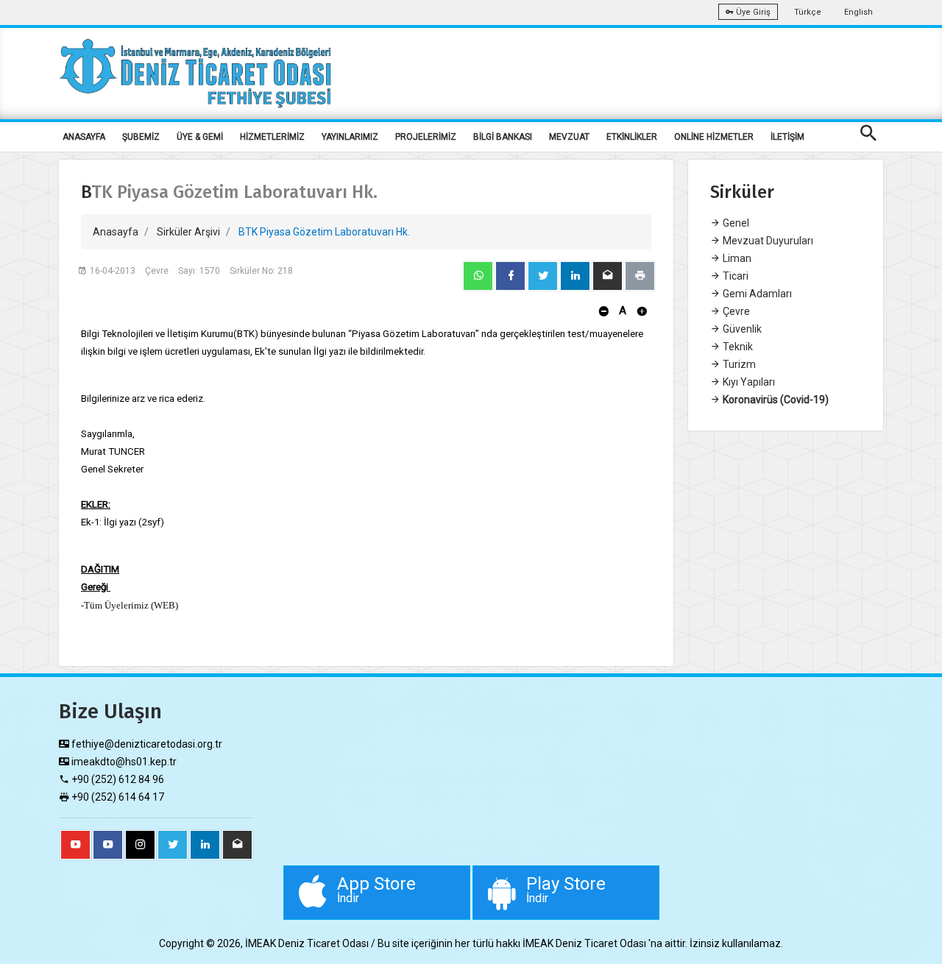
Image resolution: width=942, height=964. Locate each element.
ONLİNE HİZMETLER (714, 137)
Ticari (734, 276)
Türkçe (807, 12)
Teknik (736, 346)
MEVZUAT (569, 137)
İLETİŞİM (787, 137)
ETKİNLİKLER (631, 137)
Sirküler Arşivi (188, 232)
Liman (735, 258)
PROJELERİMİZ (425, 137)
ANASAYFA (84, 137)
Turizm (738, 364)
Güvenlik (741, 329)
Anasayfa (115, 232)
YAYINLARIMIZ (350, 137)
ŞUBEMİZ (141, 137)
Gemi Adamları (756, 294)
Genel (734, 223)
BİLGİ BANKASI (502, 137)
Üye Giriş (752, 12)
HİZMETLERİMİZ (272, 137)
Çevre (735, 311)
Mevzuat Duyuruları (766, 241)
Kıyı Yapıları (747, 382)
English (858, 12)
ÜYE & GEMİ (200, 137)
